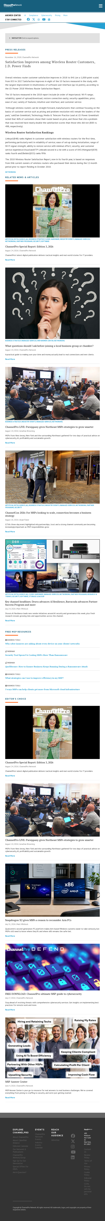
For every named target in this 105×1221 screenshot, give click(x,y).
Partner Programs (25, 241)
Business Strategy (36, 239)
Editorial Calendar (20, 1146)
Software (45, 241)
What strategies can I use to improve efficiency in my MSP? (34, 678)
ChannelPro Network (30, 57)
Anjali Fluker (24, 520)
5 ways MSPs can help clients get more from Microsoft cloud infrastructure (42, 689)
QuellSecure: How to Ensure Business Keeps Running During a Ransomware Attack (46, 666)
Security (36, 241)
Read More (10, 259)
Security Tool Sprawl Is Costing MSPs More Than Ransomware (36, 655)
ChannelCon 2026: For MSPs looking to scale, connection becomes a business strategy (48, 514)
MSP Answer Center (45, 341)
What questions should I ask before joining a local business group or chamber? (49, 345)
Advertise (55, 1140)
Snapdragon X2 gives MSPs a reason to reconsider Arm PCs (38, 920)
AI (25, 15)
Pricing (57, 15)
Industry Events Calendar (39, 1145)
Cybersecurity (46, 15)
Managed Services (82, 239)
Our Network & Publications (19, 1150)
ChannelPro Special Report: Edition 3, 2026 (29, 246)
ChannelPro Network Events (40, 1136)
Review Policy (87, 1156)
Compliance (33, 15)
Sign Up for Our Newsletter (19, 1162)
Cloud (47, 239)
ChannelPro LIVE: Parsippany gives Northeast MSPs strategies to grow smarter (49, 426)
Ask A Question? (19, 1172)
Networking (10, 172)
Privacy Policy (87, 1167)
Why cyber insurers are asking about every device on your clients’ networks (42, 643)
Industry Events (67, 239)
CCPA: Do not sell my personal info (88, 1188)
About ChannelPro (20, 1137)
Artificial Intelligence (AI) (16, 239)
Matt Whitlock (22, 609)
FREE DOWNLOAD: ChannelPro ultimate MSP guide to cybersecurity (43, 993)
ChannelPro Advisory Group (19, 1156)
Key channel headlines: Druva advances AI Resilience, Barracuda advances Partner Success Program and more (51, 603)
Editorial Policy (87, 1179)
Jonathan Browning (27, 431)
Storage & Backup (36, 596)
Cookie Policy (87, 1173)
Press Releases (15, 49)
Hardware (55, 239)
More (65, 15)
